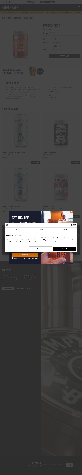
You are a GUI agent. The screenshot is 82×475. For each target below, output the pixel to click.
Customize (40, 248)
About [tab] (65, 229)
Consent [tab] (17, 229)
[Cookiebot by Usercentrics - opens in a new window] (69, 225)
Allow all (64, 248)
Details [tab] (41, 229)
